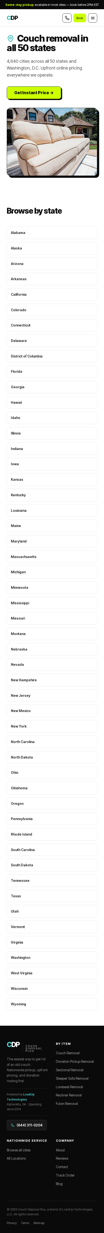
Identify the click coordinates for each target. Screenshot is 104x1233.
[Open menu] (92, 18)
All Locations (16, 1158)
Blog (59, 1184)
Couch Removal (68, 1053)
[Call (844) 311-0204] (67, 18)
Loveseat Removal (69, 1087)
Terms (25, 1223)
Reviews (62, 1158)
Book (79, 18)
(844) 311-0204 (30, 1125)
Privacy (12, 1223)
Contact (62, 1167)
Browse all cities (18, 1150)
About (60, 1150)
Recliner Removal (69, 1095)
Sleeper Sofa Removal (72, 1078)
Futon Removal (67, 1103)
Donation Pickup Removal (75, 1061)
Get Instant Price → (34, 92)
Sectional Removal (69, 1070)
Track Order (65, 1175)
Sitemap (39, 1223)
